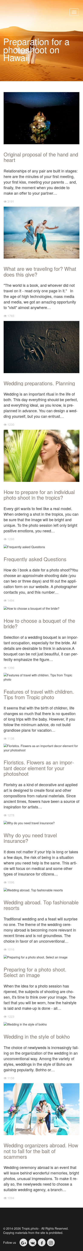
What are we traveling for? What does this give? (40, 271)
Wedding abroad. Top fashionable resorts (41, 904)
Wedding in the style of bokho (37, 1036)
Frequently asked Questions (35, 559)
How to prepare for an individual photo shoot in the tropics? (39, 494)
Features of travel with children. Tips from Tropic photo (39, 694)
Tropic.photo (31, 12)
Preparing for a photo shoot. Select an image (35, 972)
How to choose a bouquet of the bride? (39, 623)
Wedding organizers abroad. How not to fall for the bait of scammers (41, 1150)
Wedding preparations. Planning (39, 383)
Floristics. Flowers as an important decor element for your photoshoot (39, 767)
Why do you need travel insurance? (30, 837)
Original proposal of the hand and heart (41, 156)
